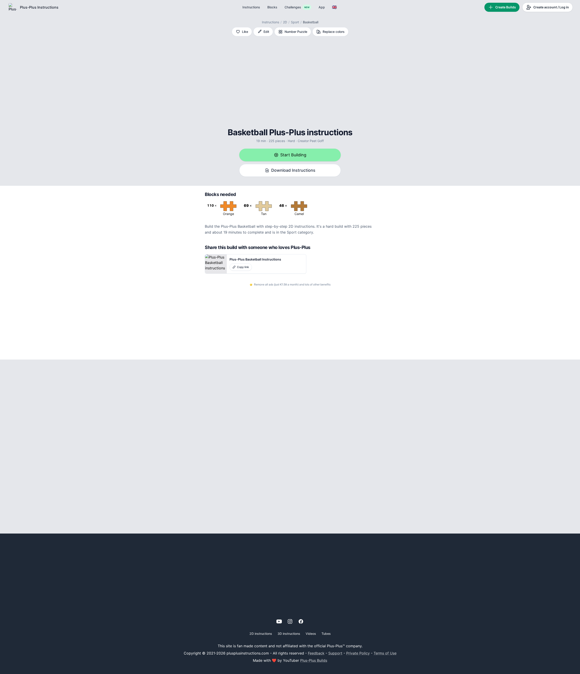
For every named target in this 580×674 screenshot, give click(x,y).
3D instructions (289, 633)
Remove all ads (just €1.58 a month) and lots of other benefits (292, 284)
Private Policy (358, 653)
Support (335, 653)
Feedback (316, 653)
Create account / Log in (551, 7)
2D (285, 22)
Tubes (326, 633)
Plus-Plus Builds (313, 660)
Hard (291, 141)
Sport (295, 22)
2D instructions (260, 633)
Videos (311, 633)
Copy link (243, 267)
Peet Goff (317, 141)
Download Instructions (293, 170)
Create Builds (505, 7)
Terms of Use (385, 653)
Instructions (270, 22)
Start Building (293, 154)
